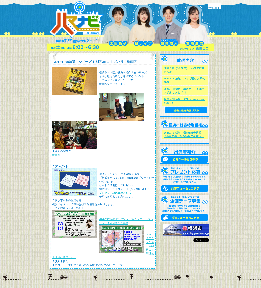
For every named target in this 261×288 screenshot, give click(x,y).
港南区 (56, 154)
